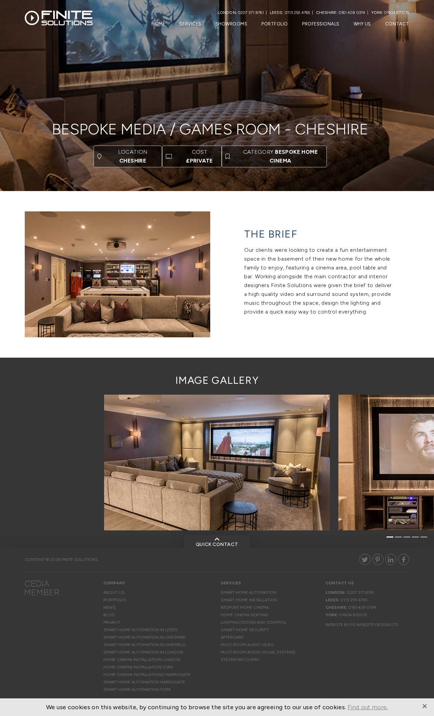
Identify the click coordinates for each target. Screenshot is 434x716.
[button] (390, 537)
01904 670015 (396, 12)
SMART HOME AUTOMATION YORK (137, 689)
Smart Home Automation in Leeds (140, 629)
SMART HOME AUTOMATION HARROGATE (144, 682)
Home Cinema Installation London (141, 659)
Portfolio (274, 23)
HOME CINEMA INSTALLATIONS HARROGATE (146, 674)
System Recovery (240, 659)
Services (190, 23)
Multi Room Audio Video (247, 644)
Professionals (320, 23)
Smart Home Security (245, 629)
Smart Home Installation (249, 600)
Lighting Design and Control (254, 622)
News (109, 607)
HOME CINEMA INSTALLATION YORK (138, 667)
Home (158, 23)
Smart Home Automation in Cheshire (144, 637)
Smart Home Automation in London (143, 652)
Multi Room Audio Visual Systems (258, 652)
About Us (113, 592)
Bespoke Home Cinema (245, 607)
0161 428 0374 (352, 12)
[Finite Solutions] (59, 20)
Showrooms (232, 23)
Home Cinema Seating (244, 615)
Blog (109, 615)
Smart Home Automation (248, 592)
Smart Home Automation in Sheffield (144, 644)
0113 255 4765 (297, 12)
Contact (397, 23)
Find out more (367, 707)
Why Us (362, 23)
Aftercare (232, 637)
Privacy (111, 622)
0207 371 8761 (251, 12)
